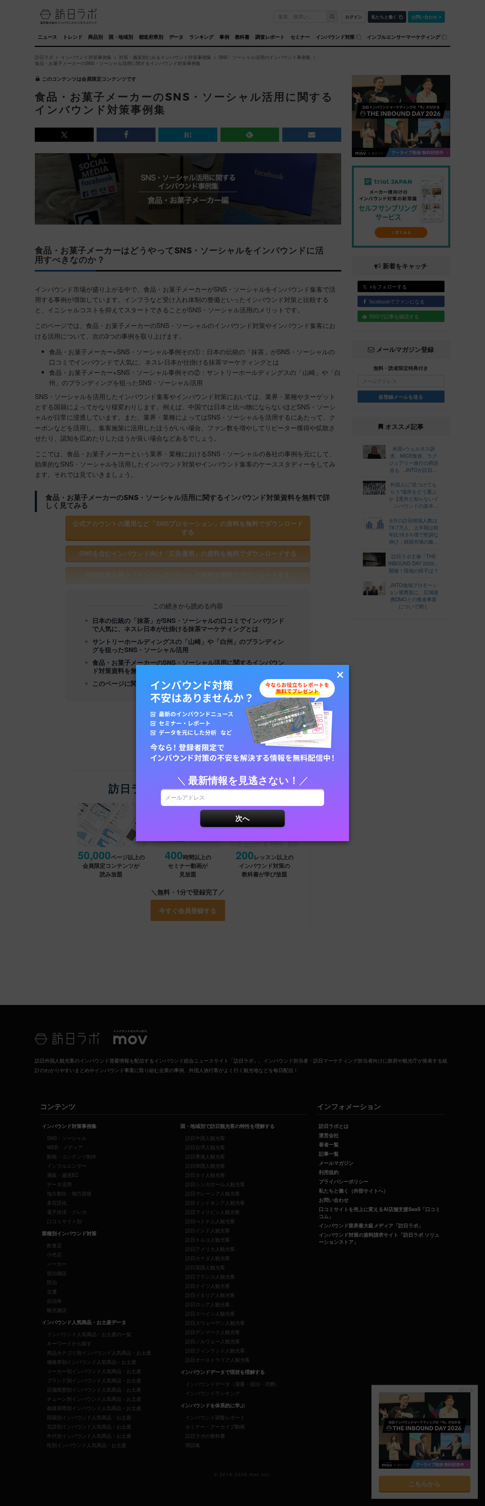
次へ (242, 818)
